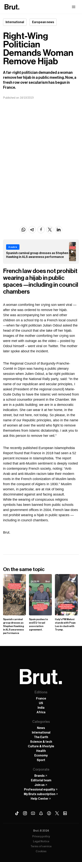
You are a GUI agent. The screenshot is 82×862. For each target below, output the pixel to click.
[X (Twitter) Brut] (57, 813)
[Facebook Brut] (49, 813)
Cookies (41, 851)
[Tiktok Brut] (17, 813)
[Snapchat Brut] (41, 813)
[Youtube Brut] (33, 813)
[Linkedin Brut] (65, 813)
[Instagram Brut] (25, 813)
